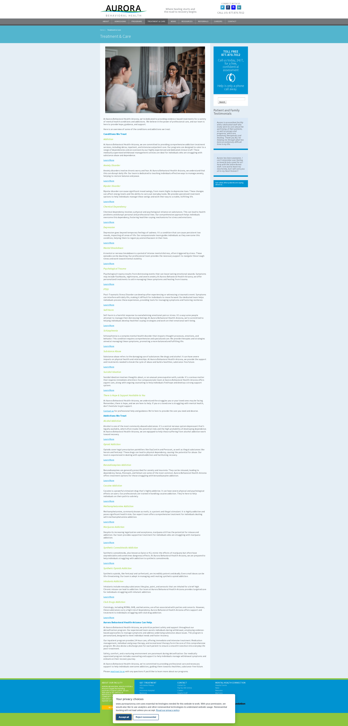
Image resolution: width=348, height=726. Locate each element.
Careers (218, 21)
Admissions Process (147, 685)
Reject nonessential (146, 717)
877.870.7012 (236, 12)
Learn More (108, 160)
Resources (187, 21)
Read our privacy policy (167, 710)
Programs (137, 21)
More (111, 707)
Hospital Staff (182, 693)
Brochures (143, 693)
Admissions (120, 21)
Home (102, 30)
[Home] (123, 15)
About (106, 21)
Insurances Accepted (147, 690)
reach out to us (117, 671)
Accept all (124, 717)
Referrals (203, 21)
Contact (232, 21)
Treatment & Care (156, 21)
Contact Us (181, 685)
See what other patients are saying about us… (229, 183)
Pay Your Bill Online (184, 688)
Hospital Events (221, 685)
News (173, 21)
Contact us (108, 410)
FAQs (141, 688)
